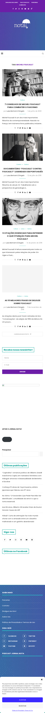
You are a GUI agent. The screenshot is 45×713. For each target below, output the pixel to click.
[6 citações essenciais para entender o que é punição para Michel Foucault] (22, 211)
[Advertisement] (23, 38)
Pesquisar (6, 450)
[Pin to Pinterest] (22, 128)
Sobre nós (22, 5)
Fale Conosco (24, 2)
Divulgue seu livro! (12, 2)
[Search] (43, 53)
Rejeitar (22, 706)
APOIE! (7, 439)
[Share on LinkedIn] (25, 128)
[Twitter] (16, 9)
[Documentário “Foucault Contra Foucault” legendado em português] (22, 147)
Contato (5, 605)
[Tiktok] (31, 9)
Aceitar (22, 700)
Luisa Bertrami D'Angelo (15, 111)
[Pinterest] (22, 9)
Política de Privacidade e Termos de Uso (18, 622)
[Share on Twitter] (20, 128)
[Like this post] (15, 128)
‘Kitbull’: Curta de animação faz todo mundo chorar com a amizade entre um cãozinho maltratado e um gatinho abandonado (20, 518)
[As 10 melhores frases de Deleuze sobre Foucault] (22, 278)
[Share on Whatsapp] (27, 128)
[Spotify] (28, 9)
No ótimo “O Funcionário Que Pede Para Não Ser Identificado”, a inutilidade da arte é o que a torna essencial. (21, 498)
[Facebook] (5, 540)
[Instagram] (19, 9)
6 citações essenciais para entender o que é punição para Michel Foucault (23, 236)
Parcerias (34, 2)
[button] (42, 679)
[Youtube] (25, 9)
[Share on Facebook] (17, 128)
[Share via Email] (30, 128)
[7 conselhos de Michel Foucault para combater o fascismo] (22, 82)
